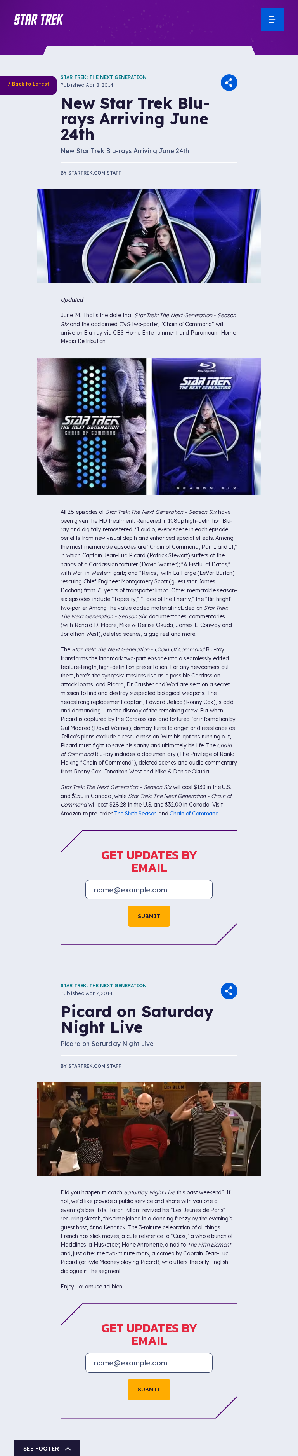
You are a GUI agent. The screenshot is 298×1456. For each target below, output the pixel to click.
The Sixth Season (135, 813)
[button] (39, 19)
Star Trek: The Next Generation (104, 77)
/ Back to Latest (28, 84)
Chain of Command (194, 813)
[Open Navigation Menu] (272, 19)
